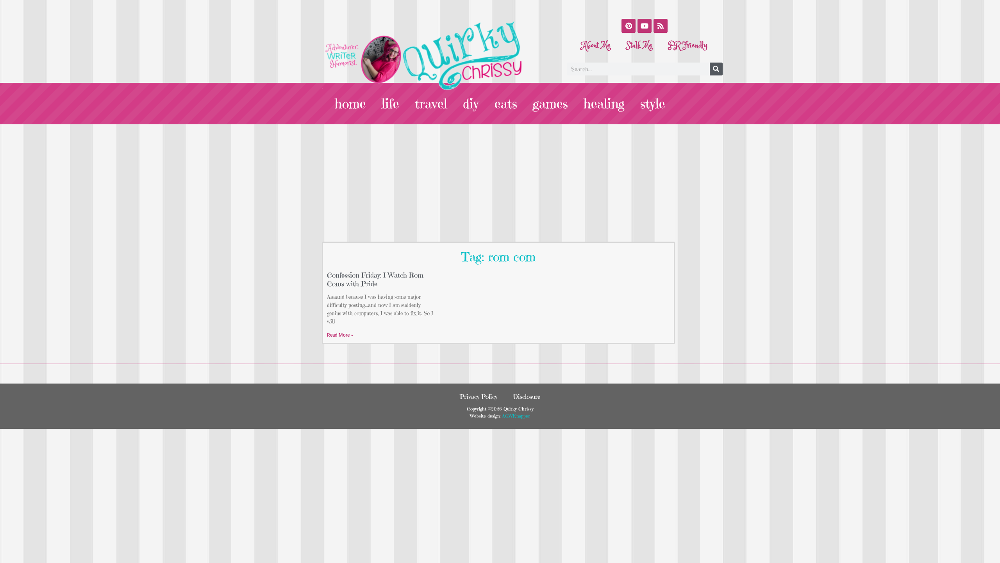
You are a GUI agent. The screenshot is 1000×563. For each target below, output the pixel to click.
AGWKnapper (515, 416)
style (652, 103)
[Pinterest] (628, 26)
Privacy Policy (478, 396)
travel (431, 103)
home (350, 103)
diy (471, 103)
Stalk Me (639, 45)
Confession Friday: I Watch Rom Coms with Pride (375, 279)
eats (506, 103)
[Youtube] (645, 26)
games (550, 103)
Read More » (340, 335)
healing (604, 103)
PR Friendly (687, 45)
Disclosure (526, 396)
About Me (596, 45)
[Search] (716, 69)
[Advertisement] (500, 183)
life (390, 103)
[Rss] (661, 26)
